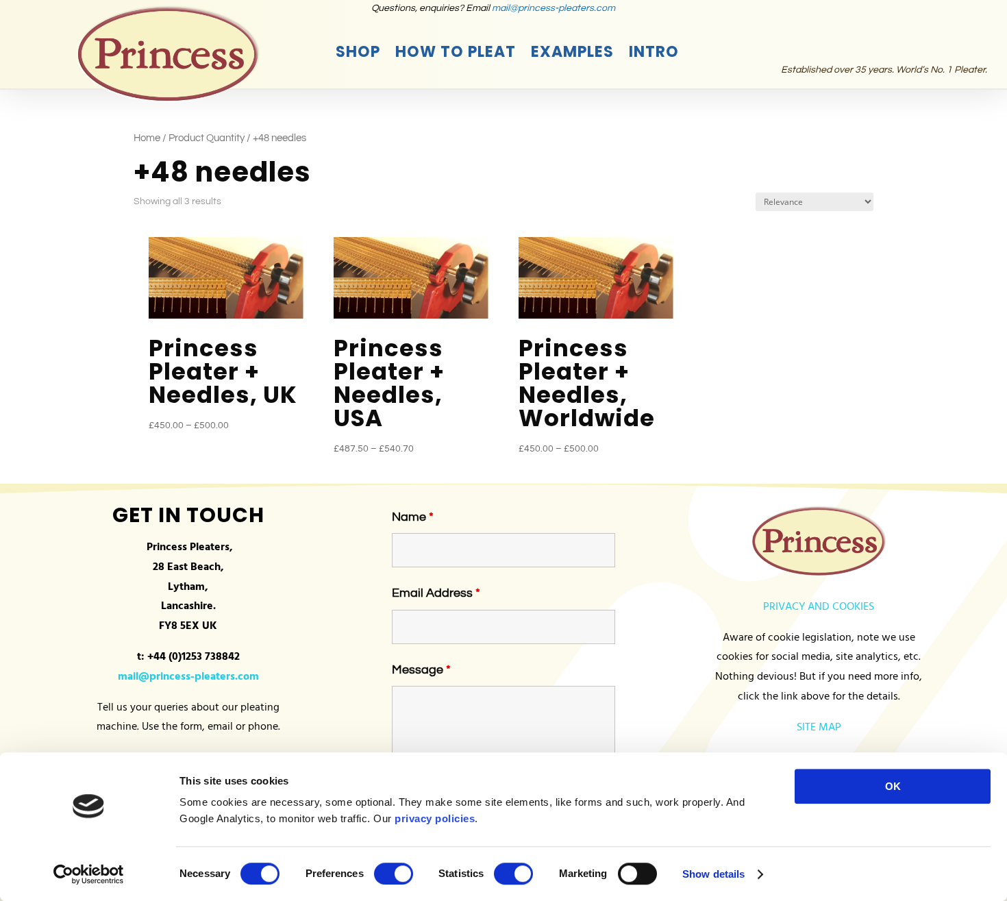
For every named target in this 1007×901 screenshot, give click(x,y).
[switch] (393, 874)
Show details (713, 874)
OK (893, 786)
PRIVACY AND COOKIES (818, 607)
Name (413, 516)
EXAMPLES (572, 54)
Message (421, 669)
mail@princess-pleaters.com (553, 8)
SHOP (358, 54)
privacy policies (435, 818)
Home (147, 138)
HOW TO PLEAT (455, 54)
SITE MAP (819, 728)
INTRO (654, 54)
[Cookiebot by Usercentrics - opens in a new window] (89, 874)
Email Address (436, 593)
